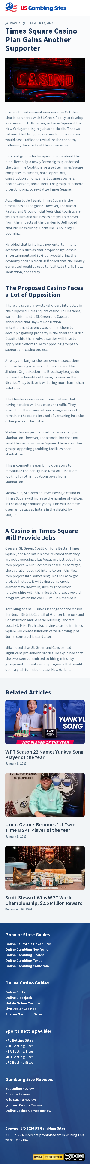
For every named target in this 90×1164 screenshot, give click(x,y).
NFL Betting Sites (19, 1040)
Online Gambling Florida (24, 955)
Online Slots (15, 992)
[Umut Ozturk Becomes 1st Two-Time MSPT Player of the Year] (44, 795)
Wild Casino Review (20, 1099)
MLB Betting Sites (19, 1056)
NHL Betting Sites (19, 1045)
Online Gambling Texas (23, 960)
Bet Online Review (19, 1088)
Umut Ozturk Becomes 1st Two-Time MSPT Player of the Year (40, 827)
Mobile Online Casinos (22, 1003)
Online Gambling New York (26, 949)
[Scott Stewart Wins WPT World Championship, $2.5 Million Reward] (44, 868)
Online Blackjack (18, 997)
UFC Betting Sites (19, 1062)
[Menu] (82, 8)
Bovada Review (17, 1094)
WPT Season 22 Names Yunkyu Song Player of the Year (44, 754)
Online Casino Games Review (28, 1110)
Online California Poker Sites (28, 944)
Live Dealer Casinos (20, 1008)
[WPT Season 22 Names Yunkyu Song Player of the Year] (44, 722)
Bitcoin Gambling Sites (23, 1014)
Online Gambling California (27, 966)
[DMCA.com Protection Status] (48, 1156)
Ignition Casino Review (23, 1105)
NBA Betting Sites (19, 1051)
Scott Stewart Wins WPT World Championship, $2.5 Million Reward (44, 900)
